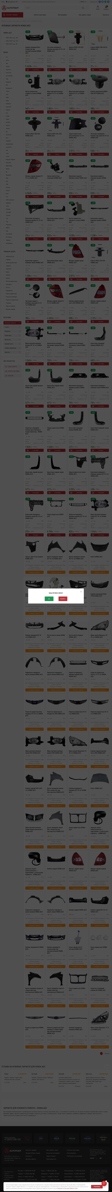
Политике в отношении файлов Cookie (67, 1188)
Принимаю (97, 1186)
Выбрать (62, 599)
